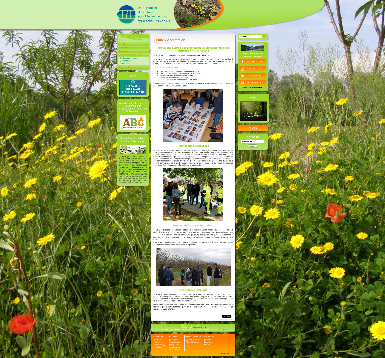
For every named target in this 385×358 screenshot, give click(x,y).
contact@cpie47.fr (199, 327)
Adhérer (252, 128)
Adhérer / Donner (207, 340)
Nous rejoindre (126, 67)
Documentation (126, 61)
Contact (207, 344)
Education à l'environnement (174, 341)
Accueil (122, 44)
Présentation (158, 339)
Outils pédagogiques (128, 58)
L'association (125, 47)
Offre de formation (127, 64)
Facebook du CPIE (254, 62)
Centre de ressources (129, 54)
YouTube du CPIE (254, 83)
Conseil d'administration (159, 343)
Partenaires (158, 347)
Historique (157, 341)
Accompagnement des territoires (175, 348)
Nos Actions (124, 51)
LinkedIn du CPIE (254, 76)
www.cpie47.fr (221, 329)
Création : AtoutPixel (227, 353)
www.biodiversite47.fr (134, 182)
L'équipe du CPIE (160, 346)
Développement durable (174, 345)
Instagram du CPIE (254, 69)
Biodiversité (173, 339)
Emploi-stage (208, 342)
